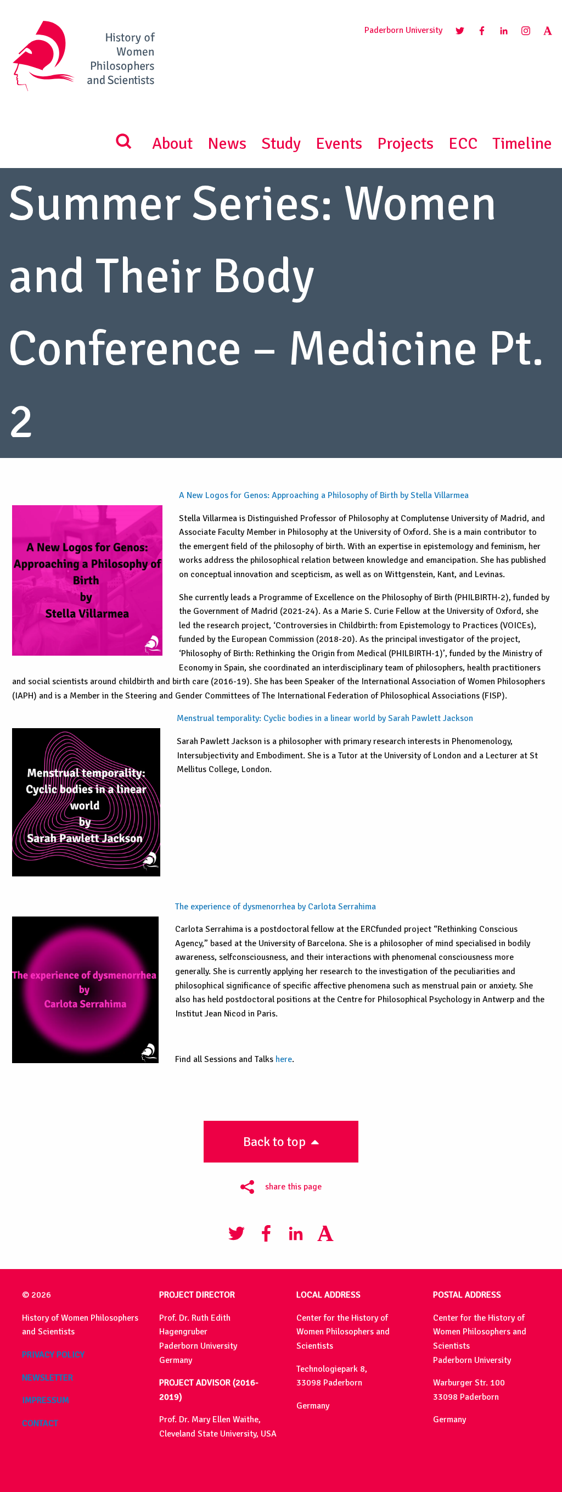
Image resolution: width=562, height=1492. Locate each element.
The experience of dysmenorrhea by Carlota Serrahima (275, 906)
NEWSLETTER (47, 1377)
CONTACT (40, 1423)
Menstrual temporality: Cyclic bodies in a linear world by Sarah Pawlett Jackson (326, 718)
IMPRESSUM (45, 1400)
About (172, 143)
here (284, 1059)
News (226, 143)
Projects (405, 143)
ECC (462, 143)
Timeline (522, 143)
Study (281, 143)
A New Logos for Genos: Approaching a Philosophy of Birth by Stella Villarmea (326, 495)
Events (339, 143)
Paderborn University (403, 30)
